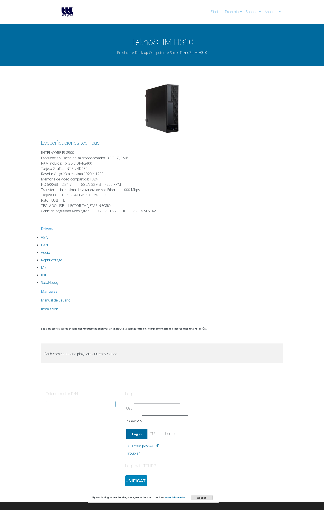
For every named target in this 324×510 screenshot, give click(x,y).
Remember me (164, 433)
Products (232, 12)
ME (43, 267)
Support (252, 12)
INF (44, 275)
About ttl (271, 12)
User (130, 408)
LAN (44, 245)
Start (214, 12)
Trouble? (133, 453)
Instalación (49, 309)
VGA (44, 237)
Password (134, 420)
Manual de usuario (56, 300)
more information (175, 497)
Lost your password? (142, 445)
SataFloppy (49, 282)
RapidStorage (51, 260)
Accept (201, 498)
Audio (45, 252)
